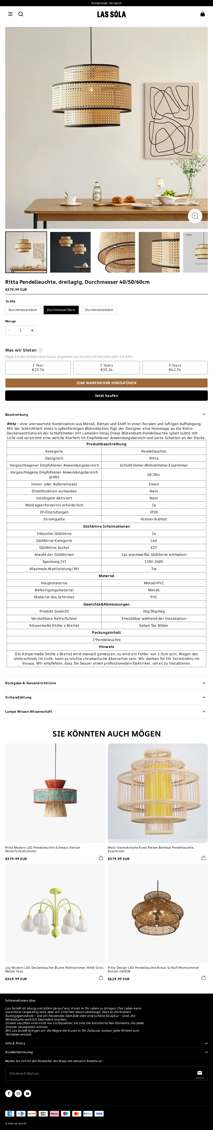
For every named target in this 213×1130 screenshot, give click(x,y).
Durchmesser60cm (99, 310)
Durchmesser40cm (23, 310)
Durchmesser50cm (61, 310)
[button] (10, 14)
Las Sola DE (20, 1123)
